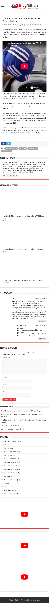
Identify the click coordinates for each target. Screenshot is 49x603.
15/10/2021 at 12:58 (40, 325)
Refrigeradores (9, 490)
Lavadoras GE (37, 24)
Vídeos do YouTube (10, 494)
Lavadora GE (33, 148)
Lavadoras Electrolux (10, 473)
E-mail (5, 384)
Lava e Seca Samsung (10, 459)
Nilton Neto (7, 24)
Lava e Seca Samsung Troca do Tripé (13, 429)
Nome (5, 377)
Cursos (17, 24)
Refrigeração (8, 487)
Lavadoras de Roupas (26, 24)
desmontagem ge (11, 148)
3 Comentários (9, 26)
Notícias (6, 483)
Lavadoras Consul (9, 466)
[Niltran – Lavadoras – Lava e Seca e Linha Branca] (24, 6)
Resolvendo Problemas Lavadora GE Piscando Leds (22, 280)
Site (4, 391)
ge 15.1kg (23, 148)
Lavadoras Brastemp (10, 462)
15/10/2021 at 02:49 (40, 298)
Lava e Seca (7, 448)
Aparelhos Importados (11, 441)
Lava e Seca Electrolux (11, 452)
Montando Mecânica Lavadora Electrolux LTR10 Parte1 (24, 249)
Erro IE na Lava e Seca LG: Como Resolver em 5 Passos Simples (21, 411)
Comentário (7, 357)
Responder (42, 321)
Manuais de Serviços (10, 480)
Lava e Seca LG (8, 455)
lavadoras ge (6, 151)
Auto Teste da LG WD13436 (10, 425)
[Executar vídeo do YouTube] (24, 514)
